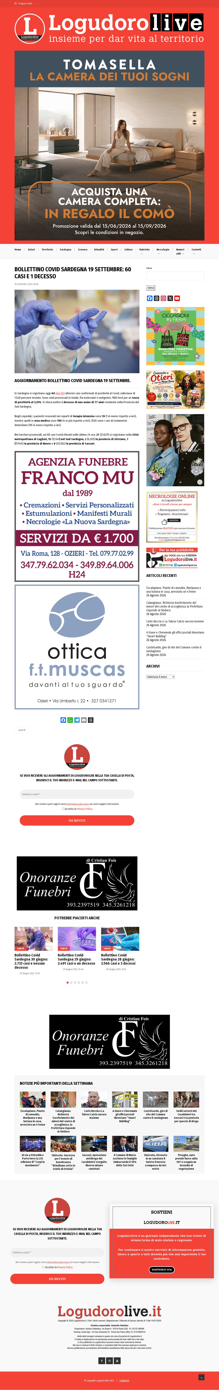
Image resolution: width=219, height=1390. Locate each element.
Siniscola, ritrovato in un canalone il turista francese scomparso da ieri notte (155, 1161)
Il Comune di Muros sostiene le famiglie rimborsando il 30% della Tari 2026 (125, 1160)
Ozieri (31, 249)
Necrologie (163, 249)
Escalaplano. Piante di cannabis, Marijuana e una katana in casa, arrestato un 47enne (173, 589)
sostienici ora (162, 1269)
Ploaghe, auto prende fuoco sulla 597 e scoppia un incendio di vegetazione (186, 1161)
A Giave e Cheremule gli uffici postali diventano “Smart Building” (175, 634)
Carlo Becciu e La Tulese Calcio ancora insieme (175, 621)
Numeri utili (180, 251)
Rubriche (144, 249)
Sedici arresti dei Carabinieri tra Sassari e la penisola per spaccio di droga (186, 1116)
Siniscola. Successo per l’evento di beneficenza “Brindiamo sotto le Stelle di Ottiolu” (63, 1162)
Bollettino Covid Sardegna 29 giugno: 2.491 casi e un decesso (76, 959)
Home (18, 249)
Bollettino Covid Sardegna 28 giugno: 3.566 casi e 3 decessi (118, 959)
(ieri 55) (60, 393)
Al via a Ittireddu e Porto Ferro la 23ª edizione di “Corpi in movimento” (33, 1160)
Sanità (20, 948)
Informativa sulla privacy (78, 804)
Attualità (99, 249)
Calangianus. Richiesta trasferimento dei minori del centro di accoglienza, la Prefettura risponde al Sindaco (174, 606)
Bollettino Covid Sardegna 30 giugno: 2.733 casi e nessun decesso (31, 961)
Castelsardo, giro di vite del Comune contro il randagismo (173, 649)
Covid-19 (21, 730)
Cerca (149, 268)
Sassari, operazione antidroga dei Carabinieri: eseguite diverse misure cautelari (94, 1161)
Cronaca (82, 249)
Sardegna (65, 249)
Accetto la (78, 809)
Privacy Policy (84, 809)
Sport (114, 249)
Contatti (196, 249)
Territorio (47, 249)
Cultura (128, 249)
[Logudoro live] (109, 30)
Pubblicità (124, 1380)
